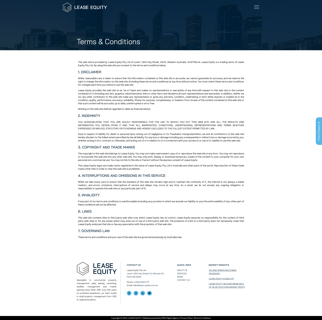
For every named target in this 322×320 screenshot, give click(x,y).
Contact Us (183, 280)
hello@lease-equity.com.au (145, 285)
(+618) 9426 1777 (141, 282)
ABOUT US (182, 270)
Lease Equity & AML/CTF (221, 278)
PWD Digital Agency (170, 318)
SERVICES (182, 273)
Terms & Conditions (202, 318)
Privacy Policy (186, 318)
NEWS (180, 277)
